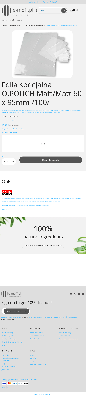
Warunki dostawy (65, 333)
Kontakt (33, 358)
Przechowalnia (35, 339)
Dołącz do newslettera (16, 311)
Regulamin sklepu (8, 333)
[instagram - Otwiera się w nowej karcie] (75, 294)
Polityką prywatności (7, 319)
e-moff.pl (4, 26)
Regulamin (25, 317)
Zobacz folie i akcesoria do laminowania (43, 245)
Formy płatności (64, 336)
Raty (3, 345)
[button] (64, 10)
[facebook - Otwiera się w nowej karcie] (79, 294)
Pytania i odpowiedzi (9, 366)
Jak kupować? (6, 370)
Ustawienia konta (36, 333)
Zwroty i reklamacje (9, 339)
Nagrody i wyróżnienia (38, 364)
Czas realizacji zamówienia (68, 339)
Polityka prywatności (9, 336)
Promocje (5, 355)
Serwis (32, 361)
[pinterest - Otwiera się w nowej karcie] (70, 294)
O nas (32, 355)
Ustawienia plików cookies (11, 342)
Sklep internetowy (42, 394)
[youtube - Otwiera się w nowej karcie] (83, 294)
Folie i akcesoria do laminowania (33, 26)
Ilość (3, 156)
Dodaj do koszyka (50, 160)
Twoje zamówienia (37, 336)
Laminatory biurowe (16, 26)
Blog (3, 363)
